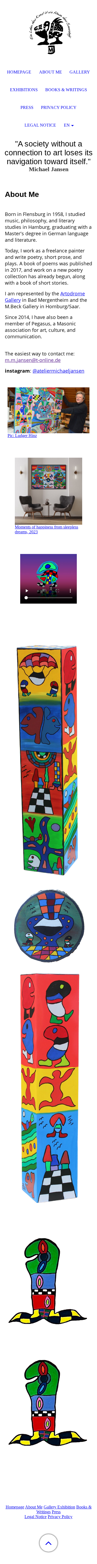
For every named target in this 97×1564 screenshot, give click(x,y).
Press (56, 1512)
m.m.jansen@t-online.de (33, 360)
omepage (15, 1507)
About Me (34, 1507)
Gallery (50, 1507)
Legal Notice (36, 1516)
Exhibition (66, 1507)
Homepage (19, 72)
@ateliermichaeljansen (58, 371)
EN (67, 125)
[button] (48, 1543)
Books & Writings (66, 89)
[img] (48, 33)
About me (50, 72)
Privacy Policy (60, 1516)
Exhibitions (24, 89)
